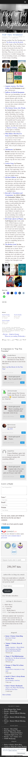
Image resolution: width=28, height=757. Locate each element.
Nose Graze (19, 756)
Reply (23, 372)
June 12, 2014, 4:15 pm (9, 416)
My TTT (10, 429)
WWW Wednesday (10, 738)
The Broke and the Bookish (14, 42)
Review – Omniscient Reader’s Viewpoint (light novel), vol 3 (13, 734)
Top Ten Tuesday (6, 314)
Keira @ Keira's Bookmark (14, 686)
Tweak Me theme (10, 756)
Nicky (21, 36)
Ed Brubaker (15, 327)
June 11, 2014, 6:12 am (7, 462)
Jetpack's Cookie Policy (12, 750)
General (5, 37)
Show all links (6, 695)
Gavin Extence (7, 329)
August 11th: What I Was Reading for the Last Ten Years (15, 688)
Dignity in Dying (12, 128)
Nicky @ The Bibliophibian (14, 19)
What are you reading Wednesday (15, 336)
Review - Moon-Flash (10, 711)
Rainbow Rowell (14, 330)
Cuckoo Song (9, 163)
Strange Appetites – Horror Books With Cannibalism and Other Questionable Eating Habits (15, 649)
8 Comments (14, 37)
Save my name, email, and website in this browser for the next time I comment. (12, 518)
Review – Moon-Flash (11, 729)
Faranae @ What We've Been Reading (15, 746)
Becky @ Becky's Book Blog (14, 636)
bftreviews (11, 425)
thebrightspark (14, 376)
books (8, 327)
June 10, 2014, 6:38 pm (7, 432)
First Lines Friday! (11, 638)
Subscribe (7, 591)
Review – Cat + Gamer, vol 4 (13, 737)
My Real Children (10, 177)
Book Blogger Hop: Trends (12, 709)
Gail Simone (20, 328)
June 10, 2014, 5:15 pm (7, 402)
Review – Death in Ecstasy (11, 334)
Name (3, 497)
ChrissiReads (12, 391)
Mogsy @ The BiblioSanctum (14, 656)
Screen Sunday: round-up (13, 680)
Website (3, 507)
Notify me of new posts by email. (13, 524)
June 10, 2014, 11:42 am (7, 372)
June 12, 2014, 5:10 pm (9, 382)
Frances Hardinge (8, 328)
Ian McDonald (18, 329)
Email (3, 502)
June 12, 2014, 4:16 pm (9, 476)
